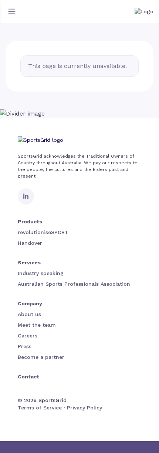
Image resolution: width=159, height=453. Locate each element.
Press (24, 346)
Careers (27, 336)
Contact (28, 377)
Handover (30, 243)
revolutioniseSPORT (43, 232)
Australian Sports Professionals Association (74, 284)
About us (29, 314)
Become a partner (41, 357)
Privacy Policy (84, 408)
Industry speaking (41, 273)
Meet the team (37, 325)
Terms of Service (40, 408)
